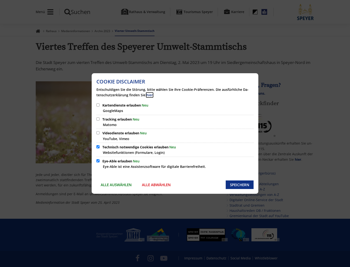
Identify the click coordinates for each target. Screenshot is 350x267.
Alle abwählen (156, 184)
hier (149, 95)
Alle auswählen (116, 184)
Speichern (239, 184)
